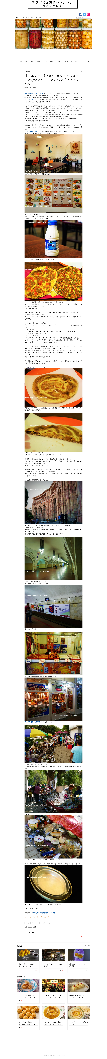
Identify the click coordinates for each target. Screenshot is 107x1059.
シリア (66, 61)
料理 (26, 61)
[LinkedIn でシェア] (33, 932)
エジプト (52, 61)
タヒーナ (51, 923)
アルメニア (59, 923)
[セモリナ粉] (79, 955)
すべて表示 (87, 945)
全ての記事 (19, 61)
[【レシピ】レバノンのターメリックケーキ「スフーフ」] (28, 955)
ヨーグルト (44, 923)
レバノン (59, 61)
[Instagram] (88, 14)
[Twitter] (84, 14)
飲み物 (38, 61)
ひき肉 (27, 923)
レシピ (45, 61)
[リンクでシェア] (37, 932)
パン (32, 923)
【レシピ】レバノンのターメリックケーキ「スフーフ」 (28, 965)
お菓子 (32, 61)
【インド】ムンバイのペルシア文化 (53, 965)
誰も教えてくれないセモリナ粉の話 (78, 965)
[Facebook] (80, 14)
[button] (88, 61)
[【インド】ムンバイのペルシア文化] (53, 955)
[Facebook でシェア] (25, 932)
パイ (37, 923)
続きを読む (74, 61)
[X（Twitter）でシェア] (29, 932)
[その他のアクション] (81, 72)
